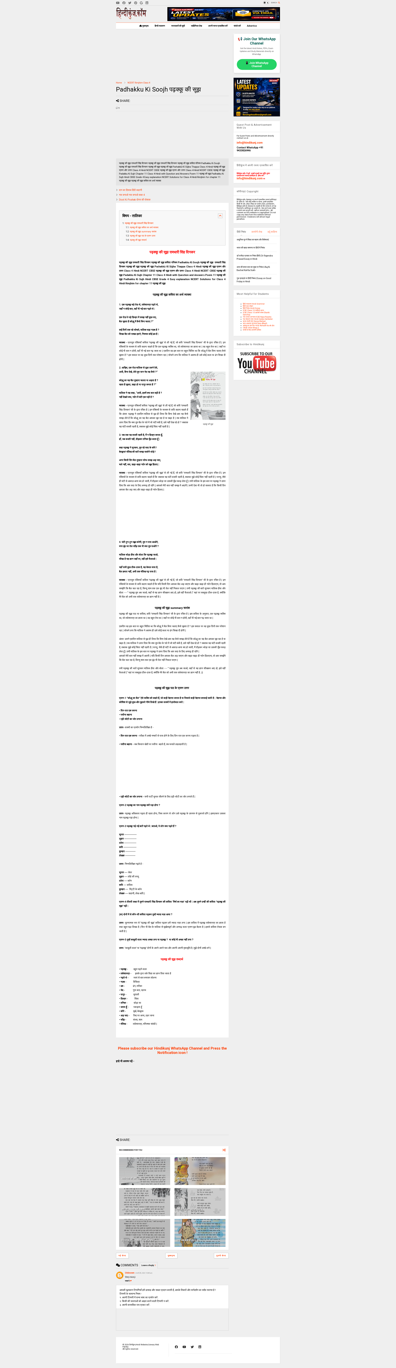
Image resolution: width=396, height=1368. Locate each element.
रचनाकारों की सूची (178, 26)
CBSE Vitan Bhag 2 (251, 328)
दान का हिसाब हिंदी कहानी (130, 190)
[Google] (141, 3)
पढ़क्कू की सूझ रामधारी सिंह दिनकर (139, 223)
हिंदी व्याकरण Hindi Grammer (254, 304)
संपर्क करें (237, 26)
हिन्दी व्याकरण (160, 26)
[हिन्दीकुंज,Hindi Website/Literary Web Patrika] (131, 18)
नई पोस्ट (122, 1256)
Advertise (252, 26)
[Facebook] (123, 3)
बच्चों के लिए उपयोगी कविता (252, 330)
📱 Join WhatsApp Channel (256, 64)
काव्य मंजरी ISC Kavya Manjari (254, 321)
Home (119, 82)
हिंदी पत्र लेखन (248, 306)
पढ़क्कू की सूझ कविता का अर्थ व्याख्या (144, 227)
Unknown (129, 1273)
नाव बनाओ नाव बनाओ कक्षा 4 (132, 194)
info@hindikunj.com (250, 142)
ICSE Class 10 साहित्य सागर (253, 310)
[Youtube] (118, 3)
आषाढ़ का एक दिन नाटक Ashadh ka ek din (258, 325)
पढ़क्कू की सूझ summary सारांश (143, 231)
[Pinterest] (135, 3)
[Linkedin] (147, 3)
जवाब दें (127, 1281)
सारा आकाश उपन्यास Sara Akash (255, 323)
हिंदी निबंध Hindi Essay (251, 308)
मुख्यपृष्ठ (145, 26)
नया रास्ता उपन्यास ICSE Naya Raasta (257, 317)
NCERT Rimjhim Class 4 (139, 82)
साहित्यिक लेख (196, 26)
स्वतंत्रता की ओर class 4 (133, 1178)
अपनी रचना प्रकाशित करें (218, 26)
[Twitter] (129, 3)
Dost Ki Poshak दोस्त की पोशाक (135, 199)
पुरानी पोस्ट (221, 1256)
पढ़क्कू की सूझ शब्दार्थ (138, 240)
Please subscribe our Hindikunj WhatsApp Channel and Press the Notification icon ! (172, 1050)
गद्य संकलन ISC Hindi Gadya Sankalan (258, 319)
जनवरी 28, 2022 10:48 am (143, 1273)
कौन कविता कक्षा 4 (185, 1178)
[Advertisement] (172, 55)
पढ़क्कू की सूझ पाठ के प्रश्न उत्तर (143, 235)
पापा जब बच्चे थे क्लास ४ (188, 1240)
